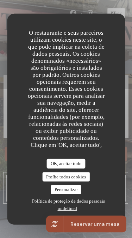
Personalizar (66, 189)
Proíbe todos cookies (66, 176)
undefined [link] (67, 208)
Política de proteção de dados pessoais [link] (68, 201)
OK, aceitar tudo (66, 163)
